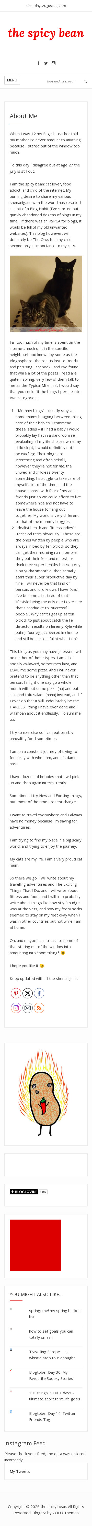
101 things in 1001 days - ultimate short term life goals (54, 1395)
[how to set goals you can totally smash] (15, 1329)
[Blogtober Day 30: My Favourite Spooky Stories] (15, 1370)
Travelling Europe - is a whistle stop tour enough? (52, 1354)
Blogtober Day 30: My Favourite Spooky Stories (51, 1375)
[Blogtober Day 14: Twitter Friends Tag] (15, 1410)
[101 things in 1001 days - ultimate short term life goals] (15, 1391)
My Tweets (20, 1471)
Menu (12, 80)
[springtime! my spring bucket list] (15, 1310)
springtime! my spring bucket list (54, 1313)
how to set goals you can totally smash (51, 1334)
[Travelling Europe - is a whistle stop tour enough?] (15, 1349)
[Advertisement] (36, 1245)
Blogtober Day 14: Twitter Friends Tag (52, 1416)
